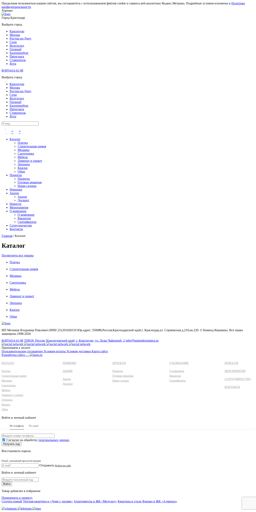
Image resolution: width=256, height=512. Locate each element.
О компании (18, 211)
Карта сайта (100, 351)
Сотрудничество (21, 225)
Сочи (13, 42)
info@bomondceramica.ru (142, 340)
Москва (15, 35)
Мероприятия (19, 207)
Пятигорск (17, 56)
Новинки (16, 189)
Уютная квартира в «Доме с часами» (48, 501)
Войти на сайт (63, 465)
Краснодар (17, 31)
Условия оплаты (55, 351)
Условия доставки (79, 351)
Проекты (16, 175)
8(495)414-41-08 (12, 70)
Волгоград (17, 45)
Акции (14, 193)
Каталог (15, 139)
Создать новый (12, 501)
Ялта (13, 63)
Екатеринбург (19, 53)
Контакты (16, 229)
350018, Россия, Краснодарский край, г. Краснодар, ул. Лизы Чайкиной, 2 (74, 340)
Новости (15, 204)
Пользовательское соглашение (23, 351)
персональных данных (54, 440)
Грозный (15, 49)
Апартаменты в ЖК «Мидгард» (95, 501)
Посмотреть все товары (18, 255)
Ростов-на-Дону (20, 38)
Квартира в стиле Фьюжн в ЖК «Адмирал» (147, 501)
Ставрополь (18, 60)
